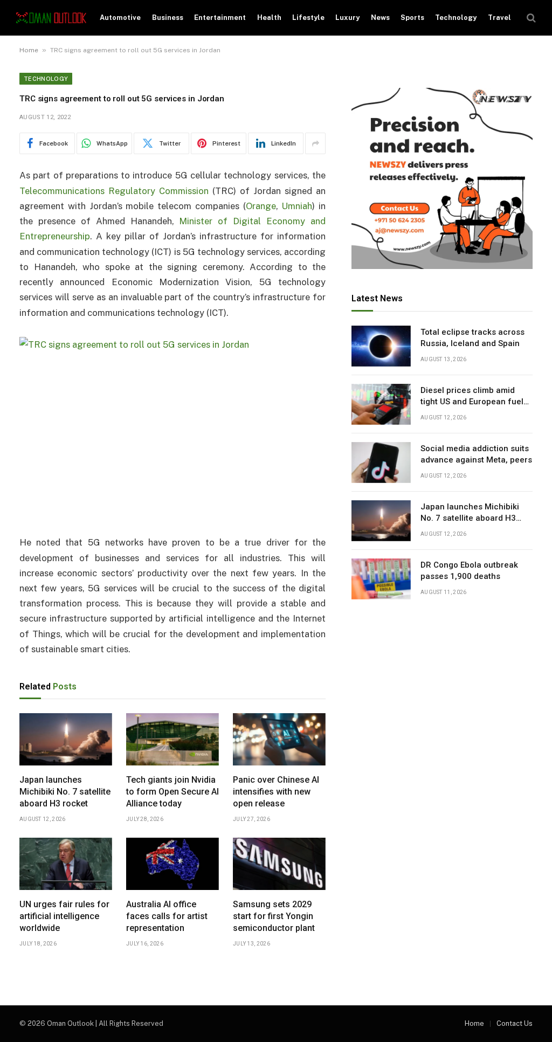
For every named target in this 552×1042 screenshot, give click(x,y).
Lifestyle (308, 17)
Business (167, 17)
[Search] (530, 18)
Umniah (296, 206)
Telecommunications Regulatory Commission (114, 190)
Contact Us (514, 1023)
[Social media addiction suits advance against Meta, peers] (381, 462)
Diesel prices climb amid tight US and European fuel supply (471, 396)
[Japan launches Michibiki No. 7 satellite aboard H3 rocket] (65, 739)
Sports (412, 17)
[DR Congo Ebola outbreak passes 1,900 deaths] (381, 578)
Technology (456, 17)
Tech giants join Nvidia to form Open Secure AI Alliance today (172, 792)
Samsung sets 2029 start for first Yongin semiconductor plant (274, 916)
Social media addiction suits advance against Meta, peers (476, 454)
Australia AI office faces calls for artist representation (167, 916)
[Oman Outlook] (51, 18)
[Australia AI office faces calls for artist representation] (172, 864)
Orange (261, 206)
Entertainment (220, 17)
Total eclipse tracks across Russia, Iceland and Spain (472, 337)
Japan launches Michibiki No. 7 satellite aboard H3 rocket (65, 792)
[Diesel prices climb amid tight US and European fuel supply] (381, 404)
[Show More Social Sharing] (315, 143)
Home (28, 50)
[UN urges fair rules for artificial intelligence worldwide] (65, 864)
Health (269, 17)
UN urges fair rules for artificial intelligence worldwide (64, 916)
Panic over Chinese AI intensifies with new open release (276, 792)
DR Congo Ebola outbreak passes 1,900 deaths (469, 570)
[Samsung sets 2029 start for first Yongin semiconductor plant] (279, 864)
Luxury (347, 17)
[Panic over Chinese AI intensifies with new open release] (279, 739)
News (380, 17)
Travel (499, 17)
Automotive (120, 17)
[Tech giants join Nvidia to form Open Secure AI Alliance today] (172, 739)
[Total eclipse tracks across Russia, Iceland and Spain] (381, 346)
